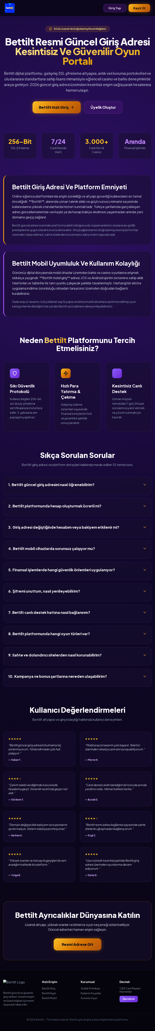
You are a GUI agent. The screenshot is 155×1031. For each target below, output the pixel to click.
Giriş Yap (114, 8)
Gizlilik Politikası (90, 988)
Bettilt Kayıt (49, 993)
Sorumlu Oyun (89, 998)
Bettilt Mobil (49, 998)
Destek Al (129, 998)
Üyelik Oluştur (103, 107)
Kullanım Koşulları (91, 993)
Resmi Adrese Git (77, 944)
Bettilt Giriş (48, 988)
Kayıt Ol (139, 8)
